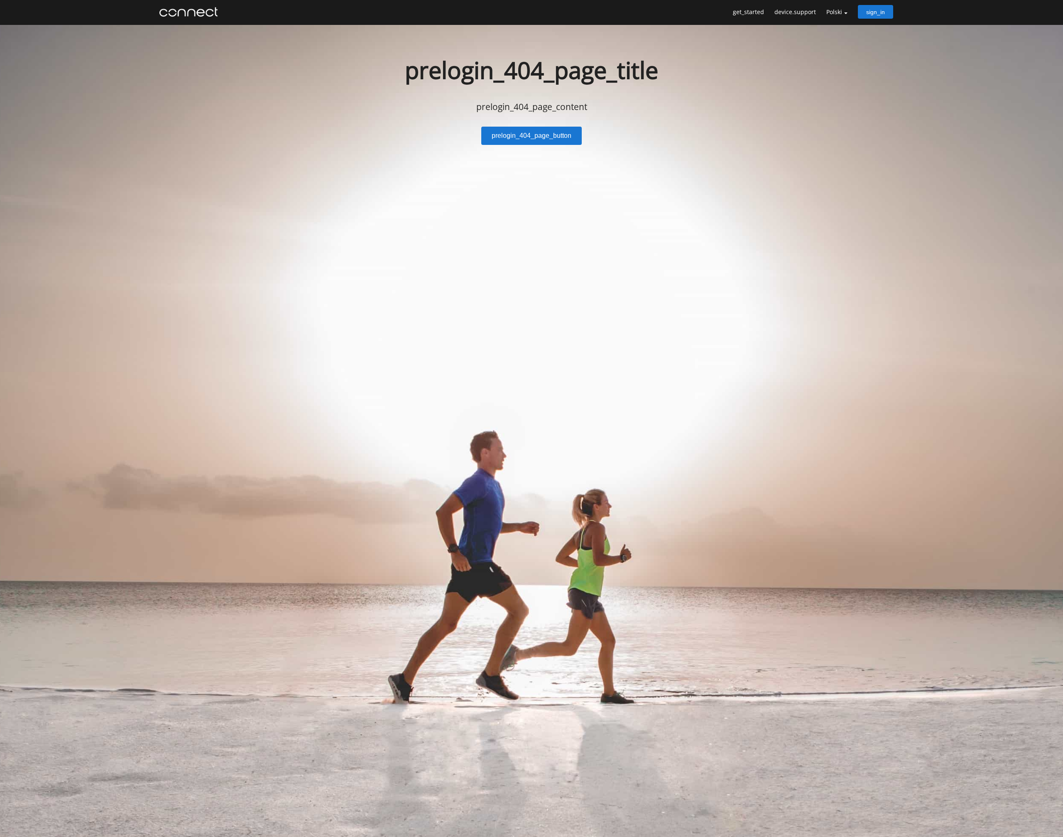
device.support (795, 12)
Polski (834, 12)
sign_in (875, 12)
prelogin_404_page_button (531, 135)
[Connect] (190, 12)
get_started (748, 12)
